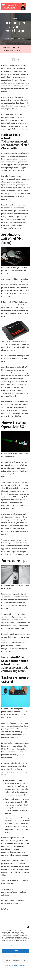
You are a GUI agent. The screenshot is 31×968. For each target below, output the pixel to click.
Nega (15, 956)
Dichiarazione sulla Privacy (19, 965)
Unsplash (17, 903)
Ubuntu (13, 523)
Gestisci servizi (15, 945)
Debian (23, 529)
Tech (15, 19)
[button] (28, 927)
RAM (15, 864)
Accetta (15, 951)
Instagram (7, 895)
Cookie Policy (8, 965)
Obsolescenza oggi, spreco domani (14, 143)
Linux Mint (16, 529)
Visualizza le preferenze (15, 960)
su (7, 359)
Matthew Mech (6, 903)
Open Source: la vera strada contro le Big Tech (15, 667)
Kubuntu (4, 526)
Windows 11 (11, 457)
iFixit (25, 294)
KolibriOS (4, 531)
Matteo (18, 59)
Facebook (10, 892)
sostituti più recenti (8, 410)
